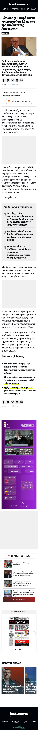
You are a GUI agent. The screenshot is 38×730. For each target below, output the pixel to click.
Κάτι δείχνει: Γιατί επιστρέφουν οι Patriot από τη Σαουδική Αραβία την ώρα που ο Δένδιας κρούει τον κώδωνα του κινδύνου (19, 219)
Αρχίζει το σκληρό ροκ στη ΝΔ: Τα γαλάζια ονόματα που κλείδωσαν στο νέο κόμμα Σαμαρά (18, 235)
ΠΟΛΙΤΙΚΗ (5, 9)
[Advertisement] (19, 150)
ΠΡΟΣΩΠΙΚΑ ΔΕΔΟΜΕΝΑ (15, 721)
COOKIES (33, 722)
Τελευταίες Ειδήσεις (13, 356)
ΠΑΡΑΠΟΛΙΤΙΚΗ (14, 9)
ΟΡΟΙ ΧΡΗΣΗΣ (26, 721)
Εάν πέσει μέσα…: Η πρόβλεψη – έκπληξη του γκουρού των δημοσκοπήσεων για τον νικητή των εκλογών (17, 252)
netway (4, 84)
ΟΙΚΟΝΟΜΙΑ (25, 9)
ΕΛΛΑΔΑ (33, 9)
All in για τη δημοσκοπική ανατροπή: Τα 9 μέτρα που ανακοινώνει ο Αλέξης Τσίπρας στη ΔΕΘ (20, 380)
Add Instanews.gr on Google (20, 101)
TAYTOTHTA (5, 722)
